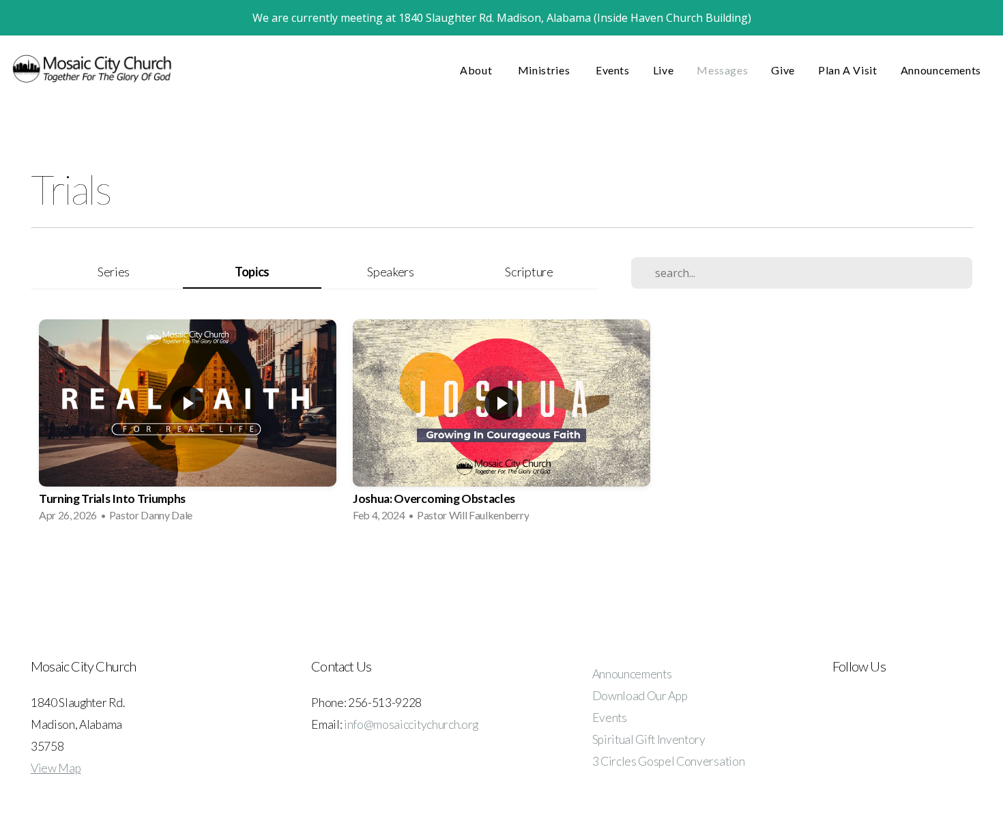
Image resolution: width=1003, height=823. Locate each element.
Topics (252, 271)
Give (783, 69)
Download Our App (640, 696)
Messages (722, 69)
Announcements (941, 69)
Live (663, 69)
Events (613, 69)
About (477, 69)
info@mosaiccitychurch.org (411, 724)
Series (114, 271)
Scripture (529, 271)
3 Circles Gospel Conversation (668, 761)
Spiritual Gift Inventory (649, 739)
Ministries (545, 69)
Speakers (390, 271)
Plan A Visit (847, 69)
